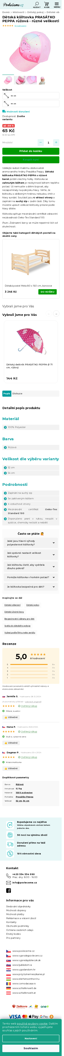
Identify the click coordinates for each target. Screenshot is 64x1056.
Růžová (20, 784)
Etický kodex (13, 934)
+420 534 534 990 (23, 874)
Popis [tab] (6, 393)
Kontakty (11, 922)
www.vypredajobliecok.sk (26, 960)
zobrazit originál (33, 701)
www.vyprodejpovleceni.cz (27, 955)
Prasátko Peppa (24, 797)
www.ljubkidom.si (22, 965)
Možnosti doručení (18, 111)
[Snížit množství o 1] (41, 142)
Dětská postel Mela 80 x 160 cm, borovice (28, 285)
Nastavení (31, 1038)
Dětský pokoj (32, 605)
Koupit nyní (31, 159)
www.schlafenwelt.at (24, 992)
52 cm (19, 801)
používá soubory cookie (32, 1023)
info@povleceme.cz (24, 882)
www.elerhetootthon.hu (25, 979)
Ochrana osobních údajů (19, 930)
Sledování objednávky (18, 906)
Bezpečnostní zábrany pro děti (19, 619)
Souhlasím (31, 1048)
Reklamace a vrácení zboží (21, 918)
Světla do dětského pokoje (17, 626)
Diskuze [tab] (17, 393)
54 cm (26, 801)
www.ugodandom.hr (23, 969)
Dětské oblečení (13, 605)
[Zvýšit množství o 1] (56, 142)
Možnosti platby (15, 914)
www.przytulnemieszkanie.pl (28, 974)
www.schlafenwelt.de (24, 988)
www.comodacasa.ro (24, 983)
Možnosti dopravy (16, 910)
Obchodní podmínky (17, 926)
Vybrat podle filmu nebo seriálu (20, 632)
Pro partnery (13, 938)
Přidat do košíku (30, 151)
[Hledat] (37, 4)
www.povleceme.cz (23, 951)
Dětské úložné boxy (14, 612)
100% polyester (24, 792)
